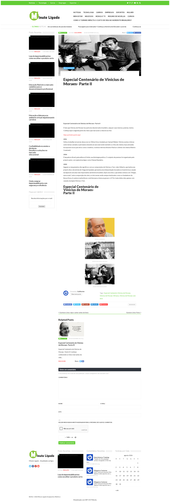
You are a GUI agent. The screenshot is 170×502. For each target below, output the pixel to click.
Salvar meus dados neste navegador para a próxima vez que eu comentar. (85, 422)
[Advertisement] (79, 104)
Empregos (62, 3)
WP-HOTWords (91, 500)
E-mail (103, 403)
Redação (37, 51)
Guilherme (78, 32)
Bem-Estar (78, 16)
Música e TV (101, 16)
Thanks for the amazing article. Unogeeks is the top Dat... (99, 460)
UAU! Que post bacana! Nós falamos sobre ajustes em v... (102, 472)
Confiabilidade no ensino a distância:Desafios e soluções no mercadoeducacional (39, 150)
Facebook (137, 32)
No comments (70, 68)
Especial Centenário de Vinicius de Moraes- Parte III (70, 344)
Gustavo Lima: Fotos (133, 312)
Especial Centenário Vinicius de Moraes (117, 293)
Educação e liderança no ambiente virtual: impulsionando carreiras (41, 117)
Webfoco (58, 497)
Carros (52, 3)
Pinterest (104, 304)
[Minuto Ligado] (44, 19)
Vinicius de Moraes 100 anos (109, 296)
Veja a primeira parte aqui (71, 135)
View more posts (76, 294)
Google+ (86, 304)
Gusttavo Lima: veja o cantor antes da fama (74, 312)
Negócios (89, 16)
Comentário (63, 377)
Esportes (73, 3)
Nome (60, 403)
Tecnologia (43, 3)
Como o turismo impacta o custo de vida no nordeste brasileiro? (102, 20)
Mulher (130, 12)
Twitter (131, 32)
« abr (117, 490)
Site (59, 412)
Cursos (131, 16)
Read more (62, 361)
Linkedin (95, 304)
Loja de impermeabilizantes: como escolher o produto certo (41, 57)
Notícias (32, 3)
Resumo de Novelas (116, 16)
